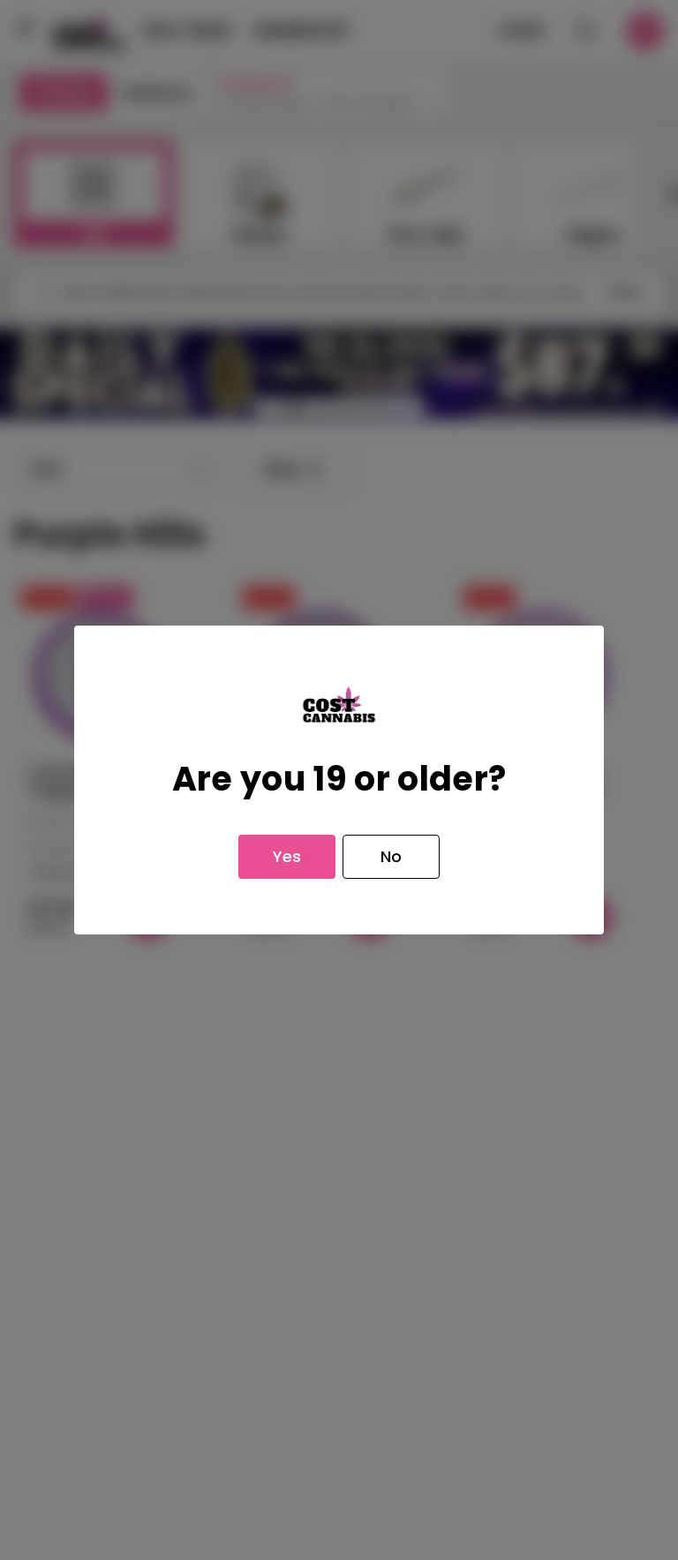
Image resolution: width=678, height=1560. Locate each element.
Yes (287, 856)
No (391, 856)
